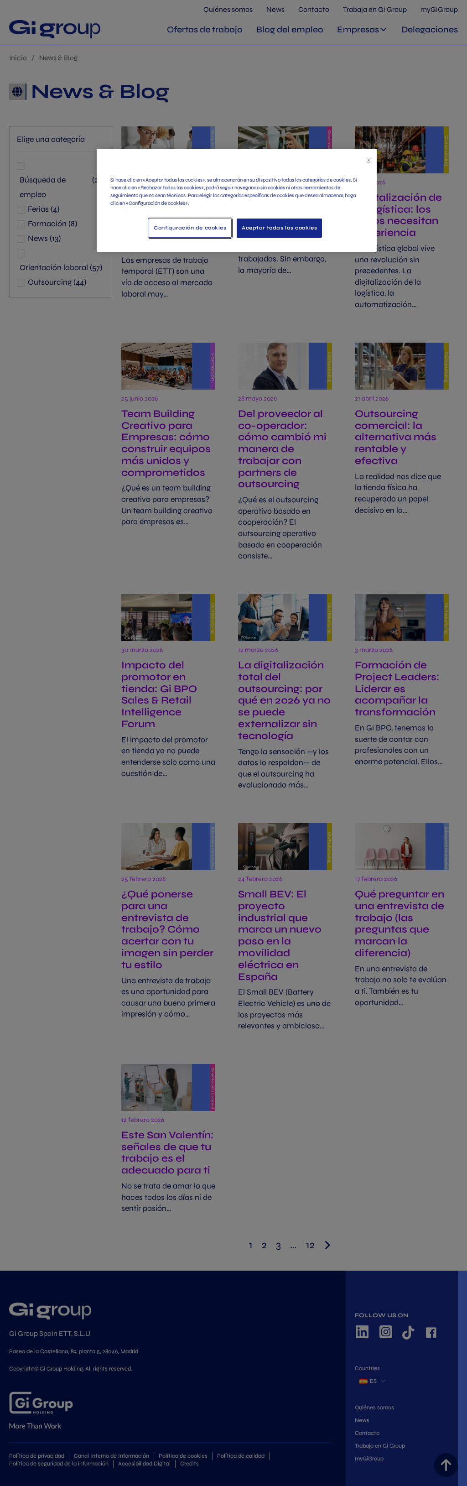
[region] (237, 200)
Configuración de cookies (190, 227)
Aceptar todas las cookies (279, 227)
